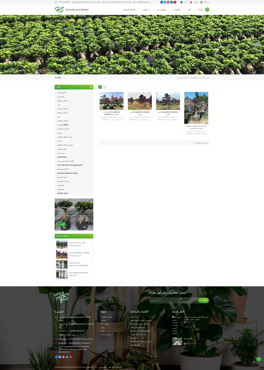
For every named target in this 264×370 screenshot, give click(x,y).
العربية (186, 2)
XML (96, 367)
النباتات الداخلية (62, 112)
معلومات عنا (161, 9)
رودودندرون (61, 153)
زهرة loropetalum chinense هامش (140, 113)
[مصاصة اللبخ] (177, 341)
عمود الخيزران (62, 177)
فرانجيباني (60, 185)
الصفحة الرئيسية (129, 9)
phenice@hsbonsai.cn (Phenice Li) (118, 2)
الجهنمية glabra (62, 125)
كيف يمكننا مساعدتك (68, 207)
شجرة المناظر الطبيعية (65, 137)
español (206, 2)
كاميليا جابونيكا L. (63, 169)
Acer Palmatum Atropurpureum (70, 165)
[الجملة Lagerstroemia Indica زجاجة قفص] (62, 274)
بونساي (59, 141)
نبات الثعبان (134, 317)
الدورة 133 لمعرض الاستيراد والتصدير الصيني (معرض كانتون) (196, 318)
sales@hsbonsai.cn (143, 2)
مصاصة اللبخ (188, 339)
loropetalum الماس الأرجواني (140, 341)
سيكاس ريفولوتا (62, 100)
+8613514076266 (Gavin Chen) (80, 339)
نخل (58, 117)
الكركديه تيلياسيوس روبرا (65, 161)
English (195, 2)
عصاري (59, 133)
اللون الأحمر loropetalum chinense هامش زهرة (111, 113)
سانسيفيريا (61, 96)
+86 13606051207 (64, 2)
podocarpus (62, 157)
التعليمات (176, 9)
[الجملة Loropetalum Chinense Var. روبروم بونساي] (62, 254)
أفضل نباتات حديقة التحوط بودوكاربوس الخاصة (77, 244)
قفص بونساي (61, 149)
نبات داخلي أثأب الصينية (138, 334)
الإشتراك (203, 300)
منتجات (145, 9)
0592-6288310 (64, 335)
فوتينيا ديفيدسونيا (63, 181)
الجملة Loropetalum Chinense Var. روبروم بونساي (79, 254)
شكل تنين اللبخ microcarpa (140, 331)
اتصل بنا (61, 224)
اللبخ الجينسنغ (135, 345)
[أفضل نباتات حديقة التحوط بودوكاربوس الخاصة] (62, 244)
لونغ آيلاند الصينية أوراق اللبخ (139, 324)
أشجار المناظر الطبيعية (65, 145)
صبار (58, 104)
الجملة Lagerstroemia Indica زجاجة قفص (78, 274)
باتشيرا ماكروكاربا (63, 129)
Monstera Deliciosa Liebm (67, 173)
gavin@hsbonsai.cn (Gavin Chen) (88, 2)
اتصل (200, 9)
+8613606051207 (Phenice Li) (79, 343)
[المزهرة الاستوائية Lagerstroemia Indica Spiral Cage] (62, 264)
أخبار (189, 9)
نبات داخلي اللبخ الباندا (137, 327)
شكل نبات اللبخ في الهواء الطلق (141, 320)
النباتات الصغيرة (62, 121)
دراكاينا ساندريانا (62, 108)
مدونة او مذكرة (106, 334)
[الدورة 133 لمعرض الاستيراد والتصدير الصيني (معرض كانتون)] (177, 325)
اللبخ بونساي (61, 92)
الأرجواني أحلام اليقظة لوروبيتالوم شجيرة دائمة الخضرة (196, 127)
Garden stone (62, 193)
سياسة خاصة (103, 367)
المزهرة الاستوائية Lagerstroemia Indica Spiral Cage (78, 264)
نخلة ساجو (133, 338)
